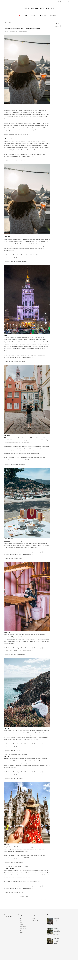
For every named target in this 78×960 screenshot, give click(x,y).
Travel (33, 15)
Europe (21, 924)
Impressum (35, 920)
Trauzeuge (40, 898)
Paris (5, 847)
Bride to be (25, 898)
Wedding (48, 898)
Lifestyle (52, 15)
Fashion (21, 934)
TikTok (63, 2)
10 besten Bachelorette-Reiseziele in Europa (22, 28)
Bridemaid (29, 898)
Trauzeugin (45, 898)
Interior (21, 932)
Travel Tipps (43, 15)
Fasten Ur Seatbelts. (12, 954)
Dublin (5, 634)
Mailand (6, 758)
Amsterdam (7, 541)
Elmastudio (27, 954)
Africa (21, 920)
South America (23, 928)
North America (23, 926)
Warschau (10, 241)
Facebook (56, 2)
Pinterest (60, 2)
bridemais (33, 898)
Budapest (23, 143)
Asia (21, 922)
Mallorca (6, 437)
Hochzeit (36, 898)
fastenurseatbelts (14, 31)
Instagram (58, 2)
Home (26, 15)
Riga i (5, 337)
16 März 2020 (6, 31)
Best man (20, 898)
